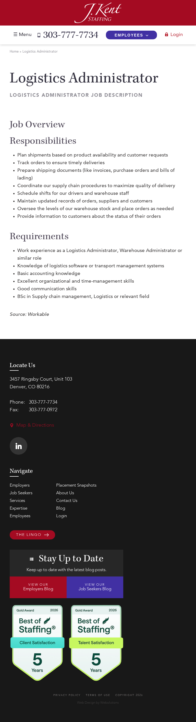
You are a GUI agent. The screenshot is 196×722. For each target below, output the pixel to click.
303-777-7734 (70, 35)
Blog (60, 508)
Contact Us (66, 501)
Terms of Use (98, 695)
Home (14, 51)
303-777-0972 (43, 410)
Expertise (18, 508)
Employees (129, 35)
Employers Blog (38, 587)
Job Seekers (21, 493)
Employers (20, 485)
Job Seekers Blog (95, 587)
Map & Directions (35, 425)
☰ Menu (22, 34)
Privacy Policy (67, 695)
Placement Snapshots (76, 485)
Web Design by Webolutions (98, 702)
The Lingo (29, 535)
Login (176, 34)
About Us (65, 493)
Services (17, 501)
